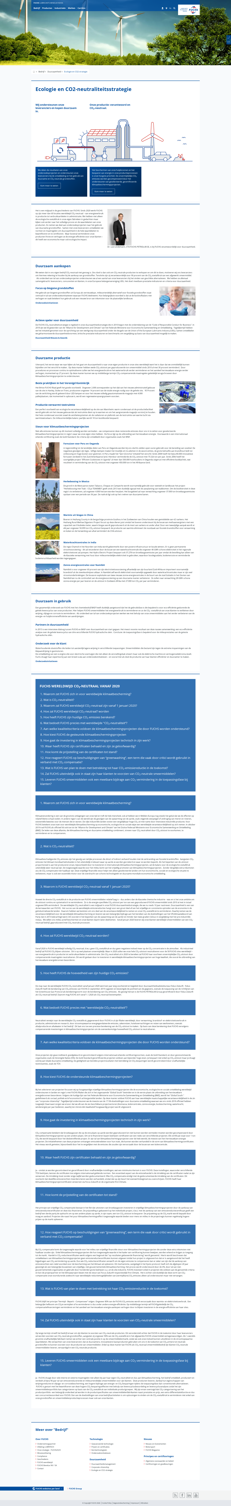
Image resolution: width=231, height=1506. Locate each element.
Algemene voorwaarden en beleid (159, 1461)
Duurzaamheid (54, 71)
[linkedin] (189, 1495)
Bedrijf (41, 71)
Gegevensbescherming (121, 1503)
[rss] (175, 1495)
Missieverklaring (44, 1453)
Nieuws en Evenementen (156, 1444)
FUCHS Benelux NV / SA (47, 1465)
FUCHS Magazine (153, 1450)
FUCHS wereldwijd (45, 1462)
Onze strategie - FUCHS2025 (49, 1450)
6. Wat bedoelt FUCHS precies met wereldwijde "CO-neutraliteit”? (83, 723)
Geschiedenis (42, 1459)
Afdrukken (144, 1503)
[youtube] (196, 1495)
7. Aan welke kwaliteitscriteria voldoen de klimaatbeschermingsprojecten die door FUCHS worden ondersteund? (114, 729)
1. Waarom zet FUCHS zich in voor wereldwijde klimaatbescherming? (85, 694)
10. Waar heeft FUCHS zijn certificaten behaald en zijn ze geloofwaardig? (88, 746)
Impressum (135, 1503)
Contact (40, 1468)
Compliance (42, 1456)
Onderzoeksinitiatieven (46, 303)
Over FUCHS (41, 1439)
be (33, 71)
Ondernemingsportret (46, 1444)
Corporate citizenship (100, 1467)
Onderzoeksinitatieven (46, 661)
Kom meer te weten (49, 185)
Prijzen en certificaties (100, 1447)
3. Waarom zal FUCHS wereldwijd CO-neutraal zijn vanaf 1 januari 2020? (88, 706)
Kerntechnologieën (99, 1450)
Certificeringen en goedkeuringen (159, 1464)
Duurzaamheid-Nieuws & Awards (51, 338)
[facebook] (182, 1495)
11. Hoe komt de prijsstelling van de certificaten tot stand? (78, 752)
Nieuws (148, 1439)
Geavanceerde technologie (102, 1444)
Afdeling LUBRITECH (45, 1447)
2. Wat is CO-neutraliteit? (57, 700)
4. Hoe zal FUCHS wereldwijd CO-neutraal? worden (74, 711)
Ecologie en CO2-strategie (75, 71)
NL (170, 8)
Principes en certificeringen (159, 1456)
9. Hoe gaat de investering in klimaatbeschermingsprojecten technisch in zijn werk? (95, 740)
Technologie (96, 1439)
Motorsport (150, 1447)
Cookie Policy (107, 1503)
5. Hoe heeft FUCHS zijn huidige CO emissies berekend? (77, 717)
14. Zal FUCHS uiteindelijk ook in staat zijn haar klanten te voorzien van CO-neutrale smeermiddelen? (108, 774)
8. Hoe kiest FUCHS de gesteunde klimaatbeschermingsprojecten (83, 735)
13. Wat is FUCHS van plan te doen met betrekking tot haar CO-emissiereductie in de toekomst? (104, 768)
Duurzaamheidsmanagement (103, 1464)
